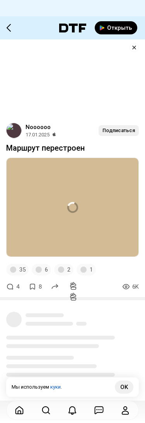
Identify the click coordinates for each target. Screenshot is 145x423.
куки (55, 387)
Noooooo (38, 127)
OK (124, 387)
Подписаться (118, 130)
